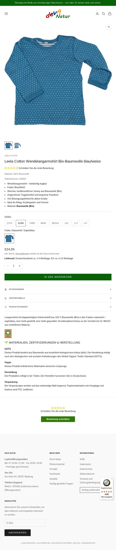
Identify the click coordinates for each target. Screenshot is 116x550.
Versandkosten (22, 253)
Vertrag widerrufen (90, 490)
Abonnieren (18, 532)
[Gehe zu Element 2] (18, 145)
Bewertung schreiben (58, 419)
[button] (11, 168)
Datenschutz (86, 469)
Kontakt (53, 469)
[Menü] (111, 479)
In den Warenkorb (58, 277)
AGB (82, 459)
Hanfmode (55, 474)
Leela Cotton (11, 156)
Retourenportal (57, 464)
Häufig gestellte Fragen (61, 483)
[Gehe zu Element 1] (8, 145)
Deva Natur (55, 459)
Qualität (53, 479)
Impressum (85, 464)
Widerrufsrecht (87, 474)
